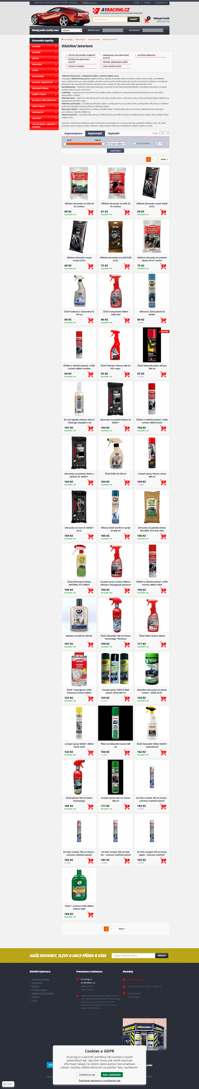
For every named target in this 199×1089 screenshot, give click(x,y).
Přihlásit (147, 2)
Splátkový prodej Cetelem (43, 993)
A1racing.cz (118, 11)
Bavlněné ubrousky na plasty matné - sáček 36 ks (152, 691)
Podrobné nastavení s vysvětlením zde (99, 1080)
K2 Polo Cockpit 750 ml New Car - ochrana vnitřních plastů (115, 853)
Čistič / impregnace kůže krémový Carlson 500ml (79, 691)
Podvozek (37, 64)
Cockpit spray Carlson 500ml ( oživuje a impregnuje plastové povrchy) (115, 583)
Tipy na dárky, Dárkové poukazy (43, 125)
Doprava (35, 996)
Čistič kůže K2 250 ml (115, 473)
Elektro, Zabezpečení (42, 82)
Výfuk (35, 70)
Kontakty (35, 986)
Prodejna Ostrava (39, 989)
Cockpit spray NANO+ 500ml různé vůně (79, 745)
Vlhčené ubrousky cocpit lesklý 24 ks (152, 205)
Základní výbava (40, 88)
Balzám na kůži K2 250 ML (79, 635)
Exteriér (36, 52)
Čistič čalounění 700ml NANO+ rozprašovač (152, 745)
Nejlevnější (95, 133)
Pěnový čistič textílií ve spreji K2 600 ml (115, 529)
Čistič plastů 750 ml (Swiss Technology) (79, 799)
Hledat (133, 19)
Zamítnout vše (87, 1074)
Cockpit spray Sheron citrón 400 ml (152, 475)
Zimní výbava (38, 106)
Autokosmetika (94, 39)
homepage (68, 39)
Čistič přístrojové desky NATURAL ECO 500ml (79, 583)
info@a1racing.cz (90, 2)
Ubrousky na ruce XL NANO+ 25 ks (79, 529)
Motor (35, 58)
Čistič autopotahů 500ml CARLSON (115, 313)
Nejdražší (113, 133)
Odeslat (162, 955)
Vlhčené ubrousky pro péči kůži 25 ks (115, 259)
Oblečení (36, 118)
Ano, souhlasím (112, 1074)
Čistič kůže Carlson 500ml (152, 635)
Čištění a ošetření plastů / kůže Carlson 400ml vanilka (79, 367)
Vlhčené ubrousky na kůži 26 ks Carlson (115, 205)
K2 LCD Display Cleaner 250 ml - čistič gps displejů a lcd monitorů (79, 421)
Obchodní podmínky (41, 979)
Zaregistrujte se (161, 2)
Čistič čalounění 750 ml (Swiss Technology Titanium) (116, 637)
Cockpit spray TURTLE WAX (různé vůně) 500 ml (115, 691)
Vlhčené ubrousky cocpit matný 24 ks (79, 259)
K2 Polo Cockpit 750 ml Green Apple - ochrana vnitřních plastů (152, 853)
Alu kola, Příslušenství (43, 100)
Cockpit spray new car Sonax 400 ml (115, 799)
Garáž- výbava (39, 94)
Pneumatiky (38, 112)
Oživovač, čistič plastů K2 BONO (152, 313)
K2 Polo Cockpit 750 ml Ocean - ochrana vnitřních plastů (152, 799)
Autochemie (38, 76)
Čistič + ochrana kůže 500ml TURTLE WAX (79, 907)
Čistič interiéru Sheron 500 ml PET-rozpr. (115, 367)
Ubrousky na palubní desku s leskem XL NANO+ (79, 475)
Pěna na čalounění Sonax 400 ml (115, 745)
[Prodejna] (145, 1034)
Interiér (36, 46)
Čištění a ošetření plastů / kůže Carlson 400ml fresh (152, 421)
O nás (34, 1000)
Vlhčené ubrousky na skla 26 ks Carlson (79, 205)
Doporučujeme (73, 133)
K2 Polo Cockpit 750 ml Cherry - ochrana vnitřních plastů (79, 853)
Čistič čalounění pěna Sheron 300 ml (152, 367)
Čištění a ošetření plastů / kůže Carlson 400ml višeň (152, 583)
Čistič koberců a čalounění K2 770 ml (79, 313)
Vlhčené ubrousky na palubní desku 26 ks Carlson (152, 259)
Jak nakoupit (37, 982)
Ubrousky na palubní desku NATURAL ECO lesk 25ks (152, 529)
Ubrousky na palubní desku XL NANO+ (115, 421)
